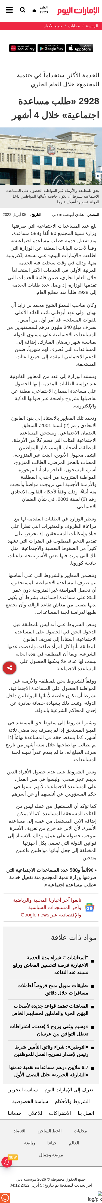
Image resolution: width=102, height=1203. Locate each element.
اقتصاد (19, 1130)
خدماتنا (14, 1113)
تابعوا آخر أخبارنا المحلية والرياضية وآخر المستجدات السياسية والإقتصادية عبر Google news (47, 907)
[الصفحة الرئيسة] (78, 8)
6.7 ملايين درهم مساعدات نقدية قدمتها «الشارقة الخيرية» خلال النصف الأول (48, 1071)
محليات (80, 1130)
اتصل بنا (86, 1113)
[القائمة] (22, 10)
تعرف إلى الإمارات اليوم (69, 1089)
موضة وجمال (51, 1155)
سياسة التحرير (23, 1089)
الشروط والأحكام (72, 1101)
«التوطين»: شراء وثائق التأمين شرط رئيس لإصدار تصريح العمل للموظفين (51, 1050)
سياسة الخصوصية (30, 1101)
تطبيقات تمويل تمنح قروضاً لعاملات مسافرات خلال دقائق (52, 989)
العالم (74, 1143)
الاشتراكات (60, 1113)
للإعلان (35, 1113)
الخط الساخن (49, 1130)
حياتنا (52, 1143)
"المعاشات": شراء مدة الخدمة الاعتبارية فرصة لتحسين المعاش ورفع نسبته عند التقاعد (50, 965)
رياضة (29, 1143)
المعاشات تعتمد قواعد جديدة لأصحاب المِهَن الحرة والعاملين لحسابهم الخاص (49, 1009)
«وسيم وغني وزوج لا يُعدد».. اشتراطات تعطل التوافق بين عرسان (49, 1030)
